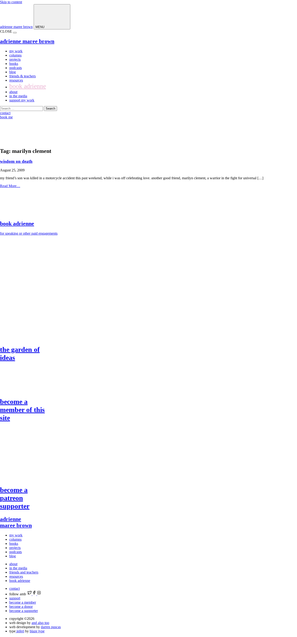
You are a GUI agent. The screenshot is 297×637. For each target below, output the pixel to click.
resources (16, 80)
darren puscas (51, 627)
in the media (18, 96)
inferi (20, 631)
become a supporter (23, 611)
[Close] (15, 32)
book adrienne (27, 86)
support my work (21, 100)
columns (15, 55)
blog (12, 72)
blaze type (37, 631)
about (13, 92)
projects (15, 59)
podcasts (15, 68)
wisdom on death (16, 161)
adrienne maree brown (16, 27)
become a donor (21, 607)
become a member (22, 602)
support (14, 598)
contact (14, 588)
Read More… (10, 186)
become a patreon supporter (14, 498)
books (13, 64)
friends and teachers (23, 572)
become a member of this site (22, 410)
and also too (40, 623)
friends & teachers (22, 76)
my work (16, 51)
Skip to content (11, 2)
